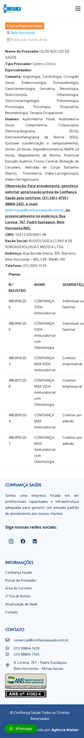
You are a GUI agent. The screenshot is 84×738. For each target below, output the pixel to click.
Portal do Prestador (21, 580)
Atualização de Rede (21, 604)
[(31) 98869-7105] (9, 654)
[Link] (12, 8)
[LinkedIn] (35, 541)
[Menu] (78, 8)
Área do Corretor (18, 588)
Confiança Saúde (18, 572)
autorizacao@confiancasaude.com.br (34, 210)
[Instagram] (11, 541)
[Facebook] (23, 541)
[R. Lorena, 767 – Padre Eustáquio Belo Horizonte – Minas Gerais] (9, 666)
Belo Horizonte (23, 32)
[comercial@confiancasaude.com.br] (9, 640)
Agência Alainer (65, 729)
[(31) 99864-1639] (9, 648)
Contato (11, 612)
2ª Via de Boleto (18, 596)
